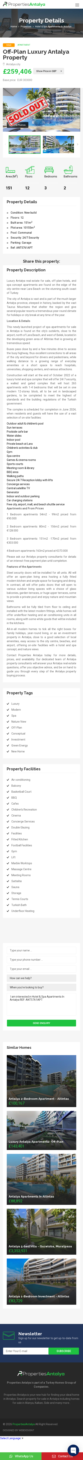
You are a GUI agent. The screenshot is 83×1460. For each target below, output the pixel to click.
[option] (25, 144)
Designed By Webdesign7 (18, 1430)
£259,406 (17, 71)
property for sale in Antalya (42, 1398)
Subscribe (64, 1351)
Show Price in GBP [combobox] (46, 71)
